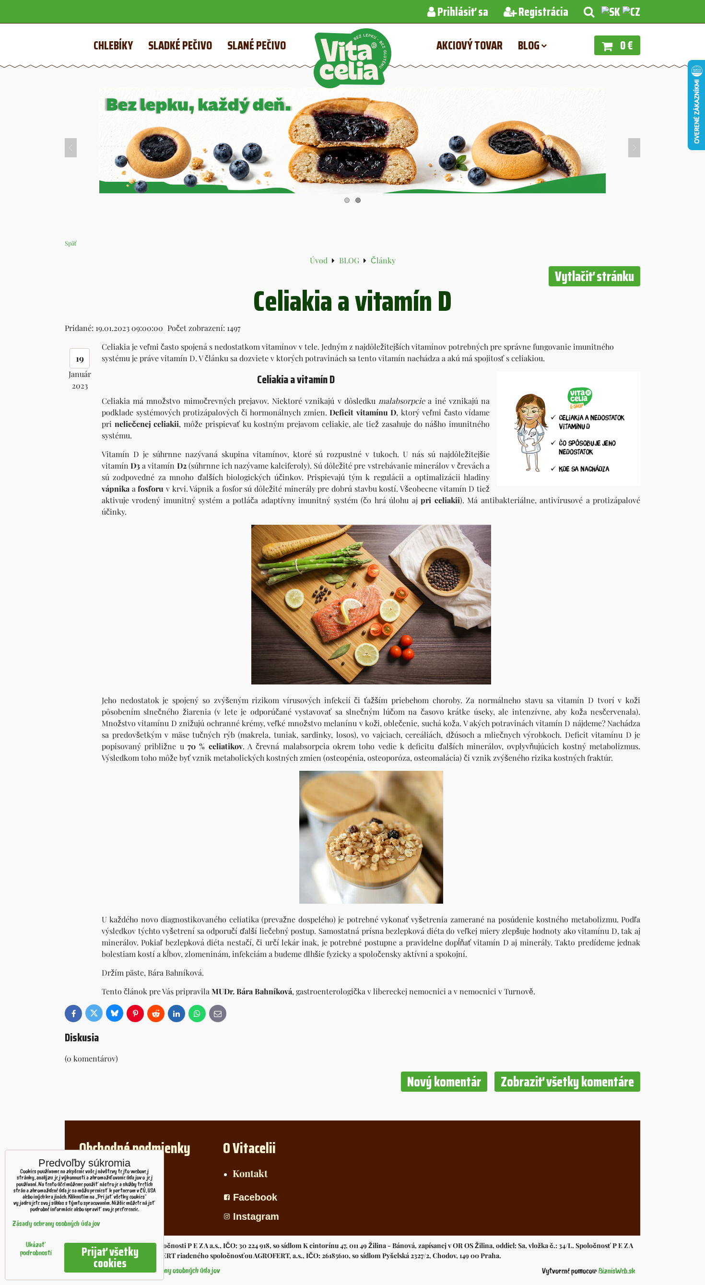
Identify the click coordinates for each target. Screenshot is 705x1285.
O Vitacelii (249, 1148)
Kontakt (250, 1173)
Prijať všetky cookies (110, 1258)
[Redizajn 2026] (352, 190)
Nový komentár (444, 1082)
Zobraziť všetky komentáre (567, 1082)
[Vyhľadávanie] (589, 12)
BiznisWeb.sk (617, 1271)
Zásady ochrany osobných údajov (174, 1271)
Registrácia (542, 12)
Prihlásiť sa (461, 12)
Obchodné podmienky (134, 1148)
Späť (71, 243)
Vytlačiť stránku (594, 276)
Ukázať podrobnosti (36, 1249)
